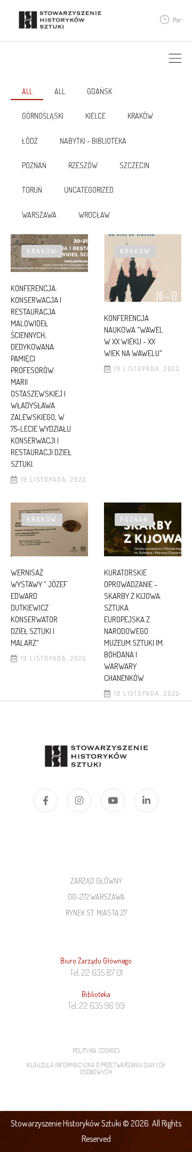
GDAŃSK (99, 91)
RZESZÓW (83, 165)
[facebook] (46, 800)
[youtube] (113, 800)
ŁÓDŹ (30, 140)
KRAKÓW (140, 115)
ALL (59, 91)
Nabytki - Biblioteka (93, 140)
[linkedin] (146, 800)
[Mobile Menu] (175, 58)
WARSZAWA (39, 214)
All (27, 91)
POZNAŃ (34, 165)
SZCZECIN (134, 165)
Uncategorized (89, 189)
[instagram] (79, 800)
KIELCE (95, 115)
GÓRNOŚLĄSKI (42, 115)
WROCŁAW (94, 214)
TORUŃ (32, 189)
